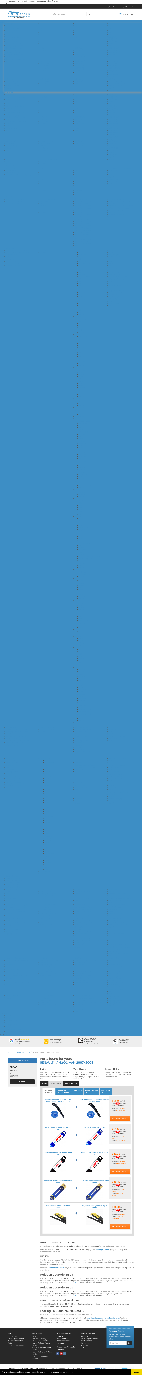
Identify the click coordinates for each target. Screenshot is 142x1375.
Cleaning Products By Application (19, 729)
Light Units (10, 248)
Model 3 (82, 632)
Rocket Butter (114, 729)
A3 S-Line (82, 261)
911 (80, 521)
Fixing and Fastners (82, 996)
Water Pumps (80, 945)
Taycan (82, 530)
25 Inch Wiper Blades (83, 235)
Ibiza (81, 587)
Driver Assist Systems (48, 914)
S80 (80, 654)
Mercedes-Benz (51, 825)
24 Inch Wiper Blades (83, 232)
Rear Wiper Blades (116, 203)
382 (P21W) (79, 48)
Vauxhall (78, 636)
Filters (8, 902)
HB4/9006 (79, 188)
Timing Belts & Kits (47, 891)
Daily (81, 394)
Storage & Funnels (82, 1009)
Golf (81, 685)
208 (80, 505)
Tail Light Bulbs (12, 41)
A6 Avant (82, 274)
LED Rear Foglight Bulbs (15, 106)
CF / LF (81, 343)
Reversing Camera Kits (118, 776)
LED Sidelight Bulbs (13, 99)
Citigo (81, 603)
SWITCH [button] (22, 1082)
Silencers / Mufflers (116, 922)
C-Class (82, 443)
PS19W (77, 128)
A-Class (82, 434)
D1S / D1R (43, 117)
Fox (80, 683)
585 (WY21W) (80, 57)
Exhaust (9, 900)
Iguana (43, 206)
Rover (47, 845)
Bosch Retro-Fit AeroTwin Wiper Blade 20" (58, 1153)
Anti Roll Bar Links (115, 973)
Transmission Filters (117, 936)
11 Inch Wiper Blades (82, 203)
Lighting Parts (11, 934)
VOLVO (77, 647)
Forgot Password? (127, 7)
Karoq (81, 610)
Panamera (83, 527)
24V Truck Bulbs (12, 61)
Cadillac (48, 772)
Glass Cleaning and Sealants (86, 738)
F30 (80, 301)
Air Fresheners (11, 727)
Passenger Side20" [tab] (91, 1091)
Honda (47, 798)
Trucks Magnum (85, 559)
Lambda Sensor (115, 918)
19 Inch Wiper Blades (83, 221)
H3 (41, 28)
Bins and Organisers (14, 778)
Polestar (48, 838)
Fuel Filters (113, 931)
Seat (76, 578)
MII (80, 592)
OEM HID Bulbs (11, 168)
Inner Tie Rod (80, 973)
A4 (80, 266)
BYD (46, 769)
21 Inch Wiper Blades (83, 226)
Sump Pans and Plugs (83, 938)
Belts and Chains (13, 889)
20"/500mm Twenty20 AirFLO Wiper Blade (58, 1207)
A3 (80, 259)
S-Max (81, 385)
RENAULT (78, 534)
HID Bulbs (112, 175)
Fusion (81, 377)
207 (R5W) (113, 37)
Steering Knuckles (116, 982)
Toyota (47, 860)
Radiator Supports (82, 896)
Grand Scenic (84, 543)
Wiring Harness (46, 925)
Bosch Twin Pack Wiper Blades (121, 206)
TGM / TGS (83, 423)
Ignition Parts (80, 965)
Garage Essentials (13, 925)
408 (80, 510)
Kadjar (81, 545)
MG (46, 827)
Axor (81, 439)
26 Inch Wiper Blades (83, 237)
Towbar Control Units (14, 996)
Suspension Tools (116, 989)
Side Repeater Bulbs (14, 48)
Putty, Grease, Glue (82, 1007)
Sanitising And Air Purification (17, 740)
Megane (82, 550)
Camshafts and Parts (83, 907)
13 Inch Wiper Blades (83, 208)
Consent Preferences (16, 1345)
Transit (82, 388)
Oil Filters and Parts (116, 934)
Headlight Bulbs (12, 24)
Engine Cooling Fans (48, 965)
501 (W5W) (113, 41)
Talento (82, 363)
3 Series (82, 294)
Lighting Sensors (115, 1000)
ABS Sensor (113, 889)
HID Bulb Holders (115, 172)
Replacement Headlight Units (17, 252)
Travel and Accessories (15, 1031)
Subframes (113, 985)
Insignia (82, 641)
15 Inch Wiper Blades (83, 212)
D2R (41, 172)
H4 (41, 30)
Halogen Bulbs (11, 21)
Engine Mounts (80, 918)
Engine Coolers (46, 962)
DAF (76, 341)
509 (7, 161)
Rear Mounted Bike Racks (85, 765)
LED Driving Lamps (116, 274)
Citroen (48, 778)
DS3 (80, 330)
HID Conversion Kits (13, 170)
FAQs (10, 1343)
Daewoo (48, 785)
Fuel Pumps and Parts (117, 945)
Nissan (77, 490)
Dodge (47, 789)
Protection (79, 1005)
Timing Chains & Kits (48, 896)
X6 (80, 310)
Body (8, 891)
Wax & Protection (81, 734)
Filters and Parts (12, 969)
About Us (60, 1336)
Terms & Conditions (15, 1368)
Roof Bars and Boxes (14, 1029)
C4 (80, 326)
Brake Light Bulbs (12, 39)
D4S (41, 184)
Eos (80, 681)
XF (80, 345)
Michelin (43, 203)
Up (80, 716)
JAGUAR (78, 399)
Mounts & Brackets (116, 290)
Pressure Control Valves (118, 954)
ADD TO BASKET (121, 1118)
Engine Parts (11, 898)
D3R (41, 177)
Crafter (82, 678)
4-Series (82, 572)
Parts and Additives (117, 920)
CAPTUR (82, 536)
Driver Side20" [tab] (77, 1091)
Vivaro (81, 643)
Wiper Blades (11, 197)
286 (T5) (9, 159)
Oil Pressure (79, 929)
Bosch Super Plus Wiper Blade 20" (94, 1127)
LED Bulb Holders (12, 126)
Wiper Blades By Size (14, 201)
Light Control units (116, 998)
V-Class (82, 472)
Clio (80, 539)
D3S (41, 179)
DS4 (80, 352)
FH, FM (81, 652)
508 (80, 512)
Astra (81, 638)
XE (80, 401)
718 (80, 519)
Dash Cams (11, 767)
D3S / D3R (44, 121)
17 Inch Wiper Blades (83, 217)
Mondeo (82, 383)
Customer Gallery (39, 1338)
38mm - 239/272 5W (14, 83)
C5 (80, 328)
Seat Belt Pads (115, 794)
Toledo (82, 596)
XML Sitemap (40, 1368)
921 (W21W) (113, 72)
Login (109, 7)
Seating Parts (114, 962)
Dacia (47, 783)
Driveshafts (10, 965)
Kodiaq (82, 612)
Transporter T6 (85, 714)
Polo (81, 696)
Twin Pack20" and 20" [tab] (48, 1091)
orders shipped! (22, 1041)
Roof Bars (10, 758)
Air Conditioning (46, 958)
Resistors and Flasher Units (16, 128)
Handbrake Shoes (116, 900)
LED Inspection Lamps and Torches (89, 1002)
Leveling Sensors (115, 978)
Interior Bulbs (11, 50)
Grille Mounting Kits (116, 286)
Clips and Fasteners (83, 891)
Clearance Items (63, 1341)
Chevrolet (49, 774)
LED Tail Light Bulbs (13, 110)
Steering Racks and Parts (85, 980)
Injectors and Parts (116, 916)
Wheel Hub (113, 991)
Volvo (47, 867)
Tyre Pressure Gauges (118, 738)
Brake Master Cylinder (117, 894)
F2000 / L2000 (84, 421)
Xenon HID (10, 166)
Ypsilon (82, 412)
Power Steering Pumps (84, 978)
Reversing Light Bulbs (14, 46)
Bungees (78, 799)
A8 (80, 279)
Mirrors (8, 927)
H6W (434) (113, 43)
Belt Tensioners (46, 889)
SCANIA (77, 570)
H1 (41, 24)
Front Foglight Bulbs (14, 26)
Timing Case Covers (48, 894)
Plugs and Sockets (47, 916)
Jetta (81, 687)
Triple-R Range (115, 294)
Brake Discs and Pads (117, 891)
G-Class (82, 454)
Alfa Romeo (49, 763)
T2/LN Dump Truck (86, 470)
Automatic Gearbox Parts (16, 958)
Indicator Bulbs (12, 32)
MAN (76, 419)
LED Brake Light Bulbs (14, 108)
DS (76, 350)
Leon (81, 590)
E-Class (82, 452)
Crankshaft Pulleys (82, 914)
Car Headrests (12, 776)
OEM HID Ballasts (115, 181)
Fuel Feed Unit (114, 940)
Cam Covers (80, 905)
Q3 (80, 281)
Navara (82, 492)
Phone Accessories (13, 785)
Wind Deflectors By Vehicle (119, 758)
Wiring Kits (113, 299)
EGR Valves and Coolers (84, 916)
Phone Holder (114, 801)
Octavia (82, 614)
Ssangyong (49, 854)
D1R (41, 168)
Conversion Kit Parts (14, 172)
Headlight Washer (47, 996)
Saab (47, 847)
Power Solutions (12, 774)
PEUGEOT (78, 499)
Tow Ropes (79, 801)
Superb (82, 623)
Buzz (81, 674)
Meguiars (113, 727)
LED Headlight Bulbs (13, 95)
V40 (80, 656)
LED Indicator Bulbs (13, 101)
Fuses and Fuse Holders (84, 998)
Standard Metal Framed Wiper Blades (124, 201)
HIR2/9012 (78, 190)
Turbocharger (80, 942)
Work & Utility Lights (116, 279)
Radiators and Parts (48, 971)
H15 (41, 41)
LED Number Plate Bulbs (15, 113)
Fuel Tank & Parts (115, 949)
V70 (80, 661)
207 (80, 503)
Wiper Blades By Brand (15, 199)
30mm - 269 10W (12, 81)
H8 (41, 35)
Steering (9, 916)
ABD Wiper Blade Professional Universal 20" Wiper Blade (94, 1100)
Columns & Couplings (83, 971)
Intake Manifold (81, 925)
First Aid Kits (113, 785)
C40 (81, 650)
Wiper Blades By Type (14, 203)
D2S (41, 175)
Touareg (82, 705)
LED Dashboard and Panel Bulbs (18, 121)
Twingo (82, 563)
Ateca (81, 583)
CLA (80, 445)
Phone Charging (115, 799)
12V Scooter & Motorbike (15, 57)
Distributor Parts (81, 958)
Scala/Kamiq (84, 621)
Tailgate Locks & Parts (117, 967)
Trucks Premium (85, 561)
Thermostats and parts (49, 973)
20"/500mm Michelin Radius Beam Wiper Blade (58, 1181)
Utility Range (114, 297)
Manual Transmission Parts (16, 976)
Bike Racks (10, 765)
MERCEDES (79, 430)
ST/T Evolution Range (117, 292)
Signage (9, 931)
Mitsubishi (49, 831)
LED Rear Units (11, 255)
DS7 (80, 354)
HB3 (41, 43)
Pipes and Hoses (81, 934)
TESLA (77, 630)
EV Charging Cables (14, 880)
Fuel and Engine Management (18, 905)
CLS (80, 450)
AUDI (76, 250)
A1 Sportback (84, 257)
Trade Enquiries (62, 1338)
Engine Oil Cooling (47, 967)
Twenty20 (44, 201)
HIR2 (42, 48)
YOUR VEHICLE (22, 1060)
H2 (41, 26)
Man (46, 820)
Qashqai (82, 494)
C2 (80, 321)
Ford (76, 368)
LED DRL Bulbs (11, 104)
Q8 (80, 286)
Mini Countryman (86, 485)
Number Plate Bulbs (14, 43)
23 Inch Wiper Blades (83, 230)
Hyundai (48, 800)
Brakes (8, 894)
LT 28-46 (82, 689)
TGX (80, 425)
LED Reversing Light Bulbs (16, 115)
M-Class (82, 461)
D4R (41, 181)
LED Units (9, 124)
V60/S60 (82, 658)
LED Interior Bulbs (12, 119)
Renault (48, 843)
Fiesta (81, 372)
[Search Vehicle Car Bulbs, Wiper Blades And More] (89, 14)
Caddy (82, 676)
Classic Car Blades (116, 215)
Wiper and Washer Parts (15, 922)
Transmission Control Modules (18, 982)
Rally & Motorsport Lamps (119, 277)
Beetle (81, 672)
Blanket (112, 783)
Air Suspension (115, 971)
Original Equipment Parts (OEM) (18, 175)
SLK (80, 465)
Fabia (81, 607)
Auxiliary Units (11, 259)
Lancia (77, 410)
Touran (82, 707)
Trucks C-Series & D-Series (89, 556)
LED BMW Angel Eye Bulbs (50, 159)
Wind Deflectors (12, 763)
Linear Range (114, 288)
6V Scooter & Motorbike (15, 59)
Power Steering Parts (83, 976)
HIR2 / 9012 (44, 97)
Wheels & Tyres (81, 736)
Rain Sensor (45, 998)
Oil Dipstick (79, 927)
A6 (80, 272)
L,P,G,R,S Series (84, 574)
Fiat (76, 359)
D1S (41, 170)
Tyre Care (10, 734)
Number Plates (12, 929)
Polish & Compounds (83, 729)
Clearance (10, 1018)
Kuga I (81, 381)
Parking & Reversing (14, 772)
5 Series (82, 297)
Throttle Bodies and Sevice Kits (87, 940)
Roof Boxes (10, 760)
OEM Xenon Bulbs (13, 1027)
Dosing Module (115, 907)
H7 (41, 32)
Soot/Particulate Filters (118, 925)
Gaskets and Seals (82, 920)
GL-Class (83, 456)
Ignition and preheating (15, 911)
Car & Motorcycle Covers (16, 736)
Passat (82, 694)
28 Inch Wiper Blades (83, 239)
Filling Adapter (11, 967)
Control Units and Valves (50, 960)
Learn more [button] (70, 1372)
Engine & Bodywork (82, 752)
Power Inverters (81, 787)
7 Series (82, 299)
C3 (80, 323)
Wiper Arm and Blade (117, 212)
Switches (43, 922)
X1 (80, 303)
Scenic (82, 552)
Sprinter (82, 468)
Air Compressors (116, 734)
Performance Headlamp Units (18, 250)
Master (82, 547)
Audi (111, 261)
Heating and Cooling (14, 909)
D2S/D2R (78, 192)
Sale (7, 1013)
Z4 (80, 312)
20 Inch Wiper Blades (83, 223)
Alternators (44, 907)
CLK (80, 448)
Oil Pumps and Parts (83, 931)
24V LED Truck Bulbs (13, 130)
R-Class (82, 463)
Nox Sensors (114, 951)
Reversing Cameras (117, 778)
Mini (76, 481)
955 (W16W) (45, 68)
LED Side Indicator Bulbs (15, 117)
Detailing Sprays (81, 740)
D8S (41, 188)
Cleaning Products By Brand (17, 732)
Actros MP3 (83, 436)
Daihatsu (48, 787)
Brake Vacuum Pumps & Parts (121, 896)
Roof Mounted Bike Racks (85, 767)
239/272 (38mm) (46, 141)
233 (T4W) (113, 39)
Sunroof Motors (115, 965)
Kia (46, 814)
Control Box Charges (83, 909)
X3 (80, 306)
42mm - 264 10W (12, 86)
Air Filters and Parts (116, 929)
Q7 (80, 283)
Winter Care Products (14, 743)
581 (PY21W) (79, 52)
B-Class (82, 441)
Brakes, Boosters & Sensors (120, 898)
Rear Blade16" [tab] (105, 1091)
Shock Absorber (115, 980)
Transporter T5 (85, 712)
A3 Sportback (84, 263)
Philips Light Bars (12, 263)
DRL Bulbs (10, 35)
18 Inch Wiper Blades (83, 219)
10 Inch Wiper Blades (83, 201)
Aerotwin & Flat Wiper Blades (120, 199)
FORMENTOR (83, 337)
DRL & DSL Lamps (115, 272)
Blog (34, 1336)
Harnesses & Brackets (14, 266)
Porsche (78, 516)
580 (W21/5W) (114, 52)
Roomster (83, 618)
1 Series (82, 292)
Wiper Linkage (45, 1000)
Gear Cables (11, 971)
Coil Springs (114, 976)
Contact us (12, 1336)
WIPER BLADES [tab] (55, 1083)
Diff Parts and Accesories (16, 962)
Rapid (81, 616)
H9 (41, 37)
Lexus (47, 818)
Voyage (82, 718)
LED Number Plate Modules (119, 257)
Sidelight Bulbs (12, 30)
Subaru (48, 856)
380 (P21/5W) (114, 48)
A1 (80, 252)
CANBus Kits (113, 283)
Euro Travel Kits (115, 763)
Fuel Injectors (114, 942)
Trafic (81, 554)
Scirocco (82, 698)
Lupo (81, 692)
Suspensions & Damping (16, 918)
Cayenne (83, 523)
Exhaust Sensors (115, 914)
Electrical (9, 896)
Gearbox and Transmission (17, 907)
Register (116, 7)
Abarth (47, 760)
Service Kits (10, 978)
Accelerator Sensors (48, 905)
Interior (9, 914)
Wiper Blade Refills (116, 217)
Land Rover (79, 417)
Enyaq (81, 605)
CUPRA (77, 334)
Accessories (80, 749)
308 (80, 507)
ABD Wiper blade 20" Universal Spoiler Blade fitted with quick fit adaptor (58, 1100)
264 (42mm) (45, 144)
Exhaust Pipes (114, 911)
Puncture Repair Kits (117, 736)
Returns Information (15, 1341)
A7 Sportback (84, 277)
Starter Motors (46, 918)
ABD (42, 208)
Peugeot (48, 836)
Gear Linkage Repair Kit (15, 973)
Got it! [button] (136, 1372)
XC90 (81, 663)
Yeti (80, 625)
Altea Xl (82, 581)
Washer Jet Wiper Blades (119, 208)
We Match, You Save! (91, 1041)
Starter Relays (45, 920)
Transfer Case (11, 980)
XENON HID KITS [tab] (71, 1083)
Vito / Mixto (83, 476)
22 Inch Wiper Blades (83, 228)
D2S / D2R (44, 119)
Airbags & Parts (115, 958)
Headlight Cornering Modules (120, 179)
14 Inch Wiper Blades (83, 210)
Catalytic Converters (117, 905)
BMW (77, 290)
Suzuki (47, 858)
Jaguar (48, 809)
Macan (82, 525)
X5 (80, 308)
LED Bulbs (9, 93)
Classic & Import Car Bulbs (16, 55)
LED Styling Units (46, 161)
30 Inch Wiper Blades (83, 241)
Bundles (78, 747)
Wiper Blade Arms (116, 210)
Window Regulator (82, 898)
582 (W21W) (79, 55)
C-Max (81, 370)
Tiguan (82, 703)
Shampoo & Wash (82, 727)
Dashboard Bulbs (13, 52)
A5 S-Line (82, 270)
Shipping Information (16, 1338)
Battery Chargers (81, 783)
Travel (8, 756)
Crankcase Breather (83, 911)
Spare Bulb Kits (115, 767)
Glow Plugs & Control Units (85, 960)
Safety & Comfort (13, 780)
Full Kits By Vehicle (47, 758)
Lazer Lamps (11, 261)
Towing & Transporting (15, 783)
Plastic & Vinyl (80, 745)
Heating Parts (45, 969)
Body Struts (79, 889)
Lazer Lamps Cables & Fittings (121, 303)
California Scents (47, 727)
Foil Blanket (113, 787)
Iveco (77, 392)
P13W (77, 126)
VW (76, 667)
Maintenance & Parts (14, 887)
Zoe (80, 565)
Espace (82, 541)
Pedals (77, 894)
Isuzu (47, 805)
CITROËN (78, 317)
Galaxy (82, 379)
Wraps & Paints (12, 745)
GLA (80, 459)
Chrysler (48, 776)
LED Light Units (11, 1025)
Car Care (9, 725)
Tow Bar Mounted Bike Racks (86, 769)
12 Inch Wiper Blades (83, 206)
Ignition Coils (80, 962)
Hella (42, 210)
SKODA (77, 601)
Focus (81, 374)
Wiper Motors (45, 1002)
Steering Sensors (81, 982)
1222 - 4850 (83, 432)
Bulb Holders (114, 996)
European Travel (12, 769)
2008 (81, 501)
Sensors (78, 936)
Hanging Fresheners (48, 729)
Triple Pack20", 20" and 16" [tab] (63, 1091)
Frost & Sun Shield (116, 790)
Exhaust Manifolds (116, 909)
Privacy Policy (29, 1368)
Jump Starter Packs (13, 882)
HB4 (41, 46)
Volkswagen (45, 250)
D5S (41, 186)
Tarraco (82, 594)
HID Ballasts (113, 170)
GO (129, 1343)
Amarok (82, 669)
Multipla (82, 361)
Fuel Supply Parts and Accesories (122, 947)
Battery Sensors (46, 909)
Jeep (47, 811)
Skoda (47, 851)
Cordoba (83, 585)
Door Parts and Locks (117, 960)
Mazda (47, 823)
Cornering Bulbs (12, 28)
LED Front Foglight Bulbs (15, 97)
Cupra (47, 780)
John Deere (79, 408)
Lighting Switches (116, 1003)
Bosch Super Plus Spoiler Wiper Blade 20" (58, 1128)
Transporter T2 (85, 709)
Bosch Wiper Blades (48, 199)
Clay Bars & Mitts (81, 732)
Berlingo (82, 319)
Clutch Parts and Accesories (17, 960)
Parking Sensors (115, 774)
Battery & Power (12, 876)
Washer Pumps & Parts (49, 1005)
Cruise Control (46, 911)
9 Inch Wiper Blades (82, 199)
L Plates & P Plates (13, 787)
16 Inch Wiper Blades (83, 215)
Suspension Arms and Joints (120, 987)
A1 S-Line (82, 255)
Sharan (82, 701)
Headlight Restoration (14, 738)
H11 (41, 39)
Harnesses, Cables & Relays (120, 168)
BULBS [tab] (44, 1083)
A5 (80, 268)
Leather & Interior (81, 743)
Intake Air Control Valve (84, 922)
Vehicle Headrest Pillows (118, 792)
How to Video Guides (40, 1341)
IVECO (47, 807)
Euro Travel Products (117, 765)
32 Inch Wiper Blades (83, 243)
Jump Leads (80, 785)
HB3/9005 (78, 186)
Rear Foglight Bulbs (13, 37)
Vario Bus (83, 474)
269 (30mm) (45, 146)
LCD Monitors (114, 772)
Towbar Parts (11, 920)
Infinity (47, 803)
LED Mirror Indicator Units (15, 257)
